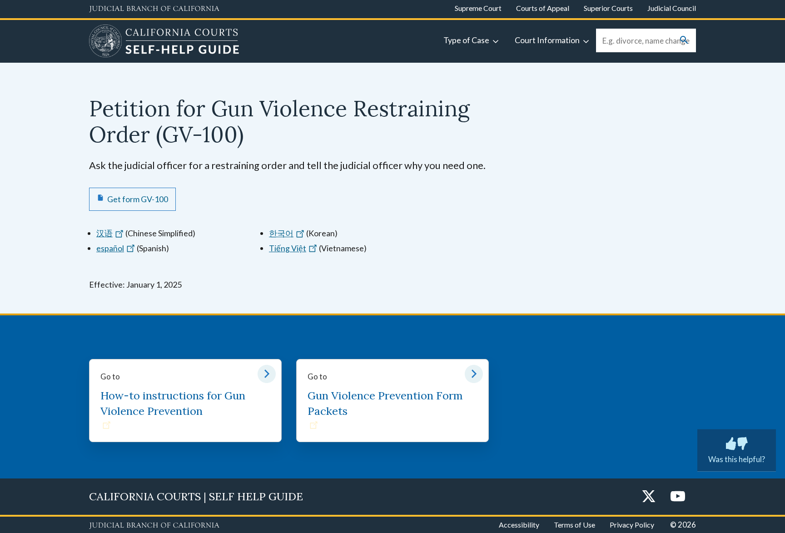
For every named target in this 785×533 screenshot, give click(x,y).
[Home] (164, 42)
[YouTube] (678, 497)
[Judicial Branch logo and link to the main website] (154, 9)
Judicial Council (671, 8)
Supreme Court (478, 8)
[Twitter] (648, 497)
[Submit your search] (684, 40)
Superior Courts (608, 8)
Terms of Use (574, 524)
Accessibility (519, 524)
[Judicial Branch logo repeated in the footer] (154, 525)
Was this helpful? (736, 459)
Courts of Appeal (542, 8)
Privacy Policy (632, 524)
